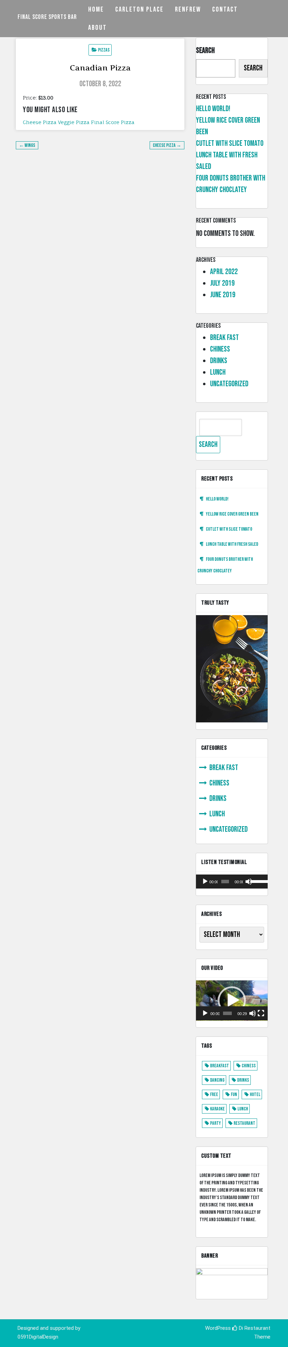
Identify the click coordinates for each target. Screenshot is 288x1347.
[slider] (257, 881)
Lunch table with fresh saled (232, 544)
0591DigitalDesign (38, 1337)
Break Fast (224, 337)
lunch (217, 372)
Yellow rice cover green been (232, 514)
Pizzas (104, 50)
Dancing (217, 1080)
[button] (232, 1000)
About (97, 27)
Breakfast (219, 1066)
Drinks (218, 361)
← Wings (27, 145)
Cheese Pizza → (167, 145)
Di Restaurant (253, 1328)
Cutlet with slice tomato (229, 143)
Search (205, 50)
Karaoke (217, 1109)
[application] (232, 882)
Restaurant (244, 1123)
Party (215, 1123)
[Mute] (248, 881)
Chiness (220, 349)
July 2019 (222, 283)
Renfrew (188, 9)
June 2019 (222, 295)
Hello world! (213, 109)
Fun (234, 1094)
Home (96, 9)
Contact (225, 9)
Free (214, 1094)
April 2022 (224, 272)
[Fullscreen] (260, 1013)
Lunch (242, 1109)
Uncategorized (229, 384)
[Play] (205, 881)
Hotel (255, 1094)
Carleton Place (139, 9)
